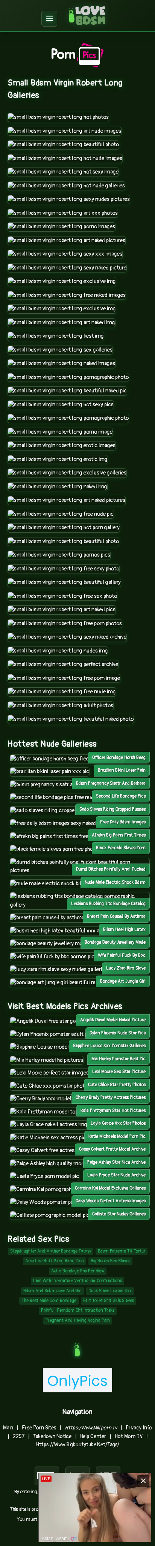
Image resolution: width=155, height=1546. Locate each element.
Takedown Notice (52, 1436)
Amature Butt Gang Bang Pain (54, 1261)
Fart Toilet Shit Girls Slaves (108, 1301)
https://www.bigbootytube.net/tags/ (77, 1444)
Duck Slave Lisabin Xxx (110, 1291)
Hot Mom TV (129, 1436)
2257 (18, 1436)
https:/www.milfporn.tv (91, 1428)
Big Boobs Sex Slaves (110, 1261)
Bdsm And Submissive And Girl (52, 1291)
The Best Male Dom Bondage (48, 1301)
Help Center (93, 1436)
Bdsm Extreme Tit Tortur (121, 1251)
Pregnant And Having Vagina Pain (78, 1320)
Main (8, 1428)
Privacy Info (139, 1428)
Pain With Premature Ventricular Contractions (77, 1281)
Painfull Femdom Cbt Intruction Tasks (77, 1310)
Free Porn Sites (39, 1428)
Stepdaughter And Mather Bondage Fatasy (50, 1251)
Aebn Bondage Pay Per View (77, 1271)
